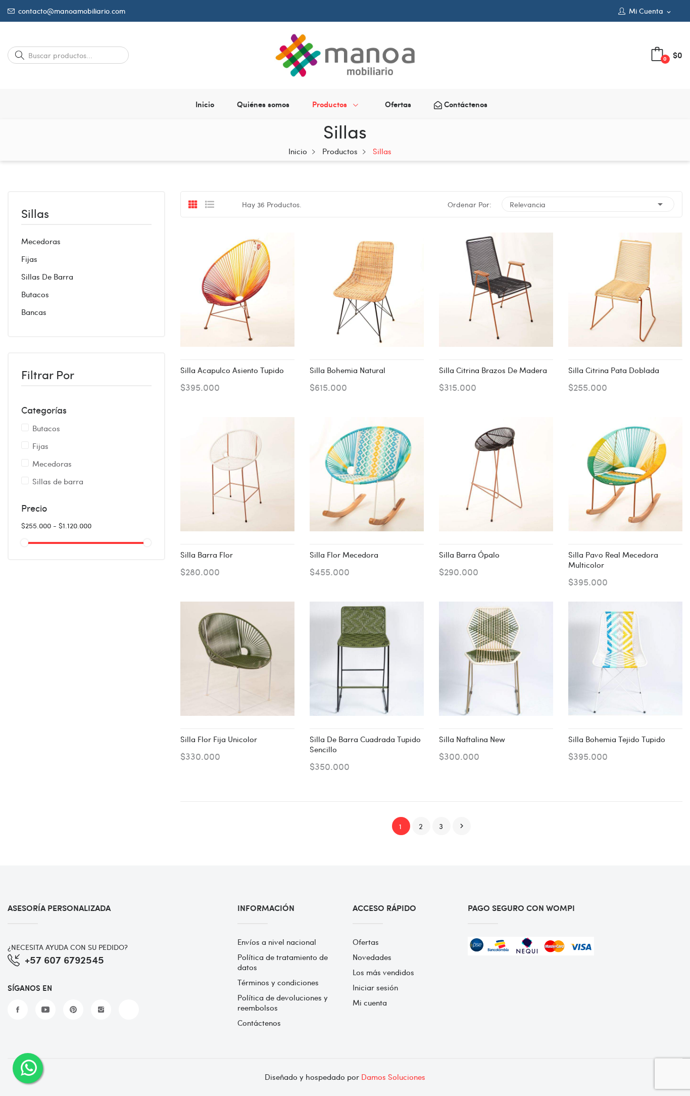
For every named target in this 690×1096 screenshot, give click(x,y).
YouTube (45, 1009)
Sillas (35, 214)
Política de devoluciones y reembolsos (282, 1002)
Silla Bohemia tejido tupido (616, 739)
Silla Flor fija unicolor (218, 739)
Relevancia (588, 204)
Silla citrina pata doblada (613, 370)
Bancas (33, 311)
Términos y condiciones (278, 982)
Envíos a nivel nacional (276, 942)
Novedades (372, 957)
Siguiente (461, 826)
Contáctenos (259, 1023)
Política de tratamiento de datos (282, 962)
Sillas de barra (47, 276)
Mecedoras (41, 241)
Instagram (101, 1009)
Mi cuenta (370, 1002)
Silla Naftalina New (472, 739)
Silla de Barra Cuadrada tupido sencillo (365, 744)
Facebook (18, 1009)
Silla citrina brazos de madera (493, 370)
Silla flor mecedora (344, 555)
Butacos (35, 294)
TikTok (129, 1009)
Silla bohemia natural (347, 370)
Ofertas (366, 942)
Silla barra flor (206, 555)
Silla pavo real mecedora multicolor (613, 560)
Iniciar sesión (375, 987)
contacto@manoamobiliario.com (71, 11)
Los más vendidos (383, 972)
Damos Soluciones (393, 1076)
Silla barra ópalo (469, 555)
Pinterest (73, 1009)
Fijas (29, 258)
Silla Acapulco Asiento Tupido (232, 370)
